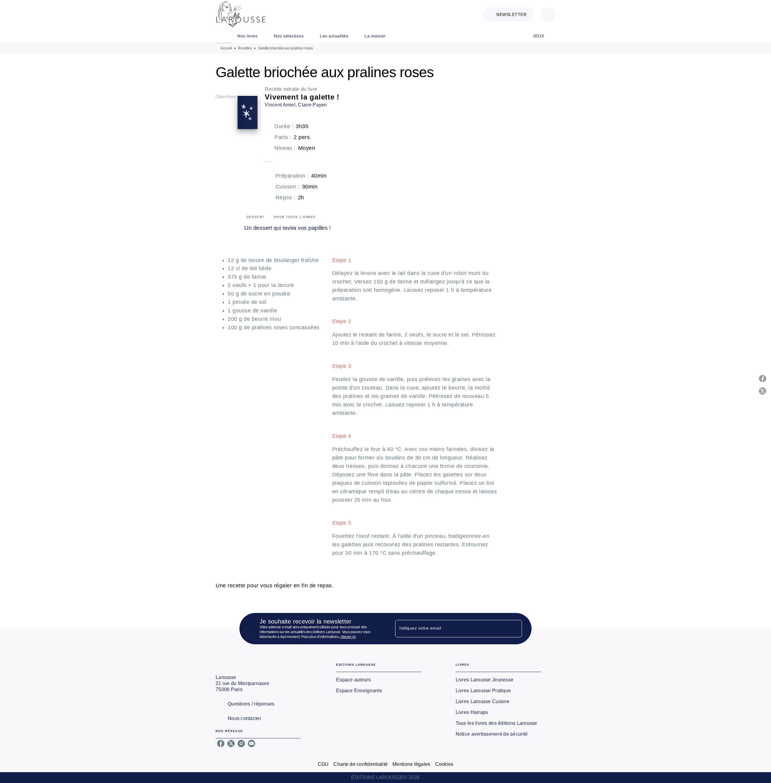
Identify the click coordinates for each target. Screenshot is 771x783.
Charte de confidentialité (360, 764)
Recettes (245, 48)
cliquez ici (348, 637)
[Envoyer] (514, 628)
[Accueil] (241, 14)
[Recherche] (548, 14)
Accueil (226, 48)
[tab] (224, 36)
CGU (323, 764)
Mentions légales (411, 764)
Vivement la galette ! (302, 97)
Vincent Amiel (280, 104)
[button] (508, 14)
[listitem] (221, 743)
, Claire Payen (311, 104)
